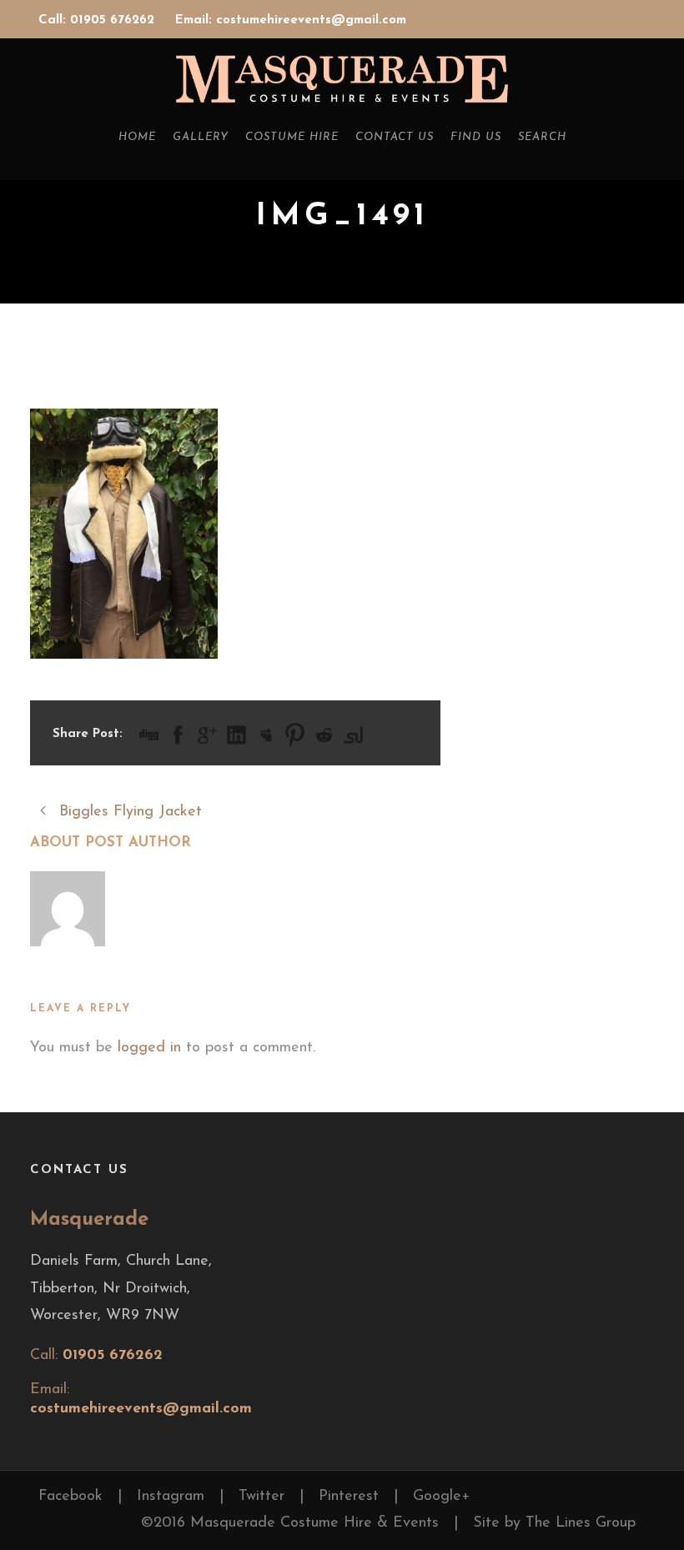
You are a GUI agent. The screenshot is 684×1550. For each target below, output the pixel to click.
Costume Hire (292, 137)
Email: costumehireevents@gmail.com (290, 20)
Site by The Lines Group (554, 1523)
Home (137, 137)
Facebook (70, 1496)
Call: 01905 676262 (98, 20)
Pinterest (349, 1496)
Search (542, 137)
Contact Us (394, 137)
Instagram (170, 1496)
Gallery (201, 137)
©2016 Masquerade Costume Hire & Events (290, 1523)
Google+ (441, 1496)
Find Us (475, 137)
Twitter (261, 1496)
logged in (149, 1048)
